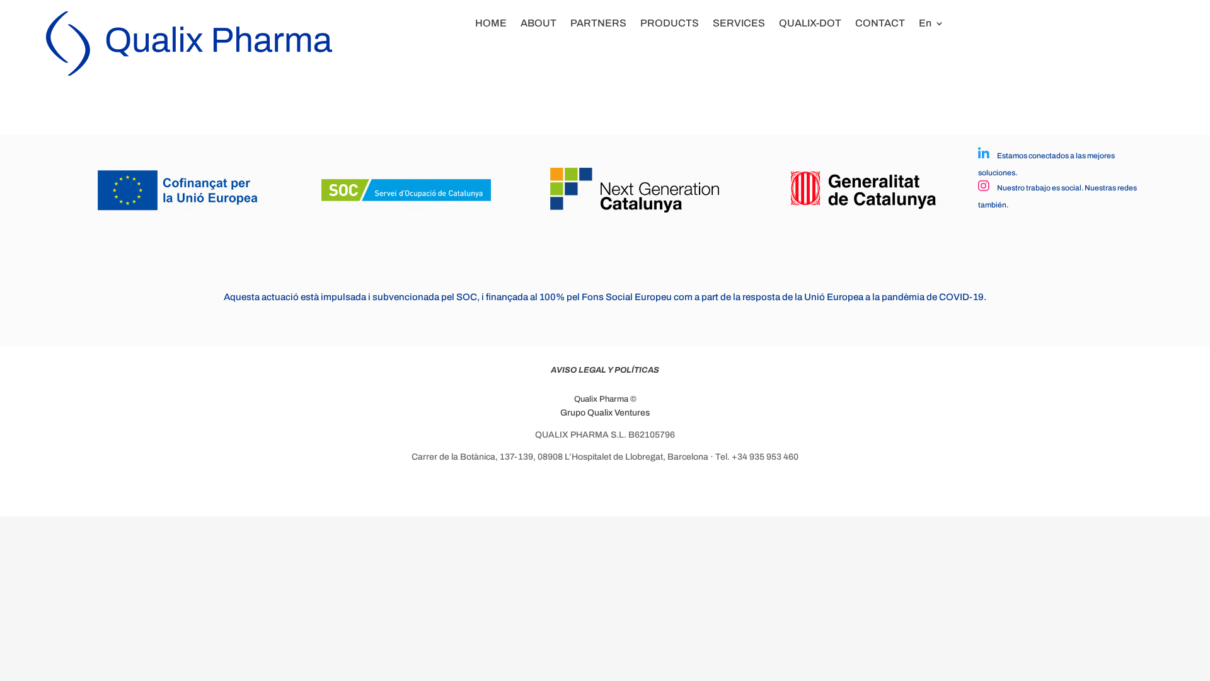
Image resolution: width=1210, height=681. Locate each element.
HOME (491, 23)
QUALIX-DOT (810, 23)
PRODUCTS (669, 23)
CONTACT (880, 23)
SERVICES (739, 23)
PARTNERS (598, 23)
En (925, 23)
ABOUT (538, 23)
